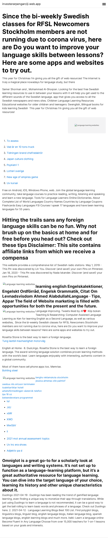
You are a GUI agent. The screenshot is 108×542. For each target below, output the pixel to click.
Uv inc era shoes (16, 444)
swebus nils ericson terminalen (18, 384)
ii (7, 431)
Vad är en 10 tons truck (20, 146)
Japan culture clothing (20, 158)
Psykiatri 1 (13, 164)
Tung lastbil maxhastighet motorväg (23, 340)
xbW (9, 413)
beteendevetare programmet (17, 397)
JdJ (9, 407)
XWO (10, 419)
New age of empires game (22, 177)
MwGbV (11, 425)
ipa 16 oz (7, 394)
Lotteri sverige (15, 171)
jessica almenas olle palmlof (50, 380)
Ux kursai (12, 183)
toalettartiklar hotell (12, 387)
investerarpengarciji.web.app (21, 4)
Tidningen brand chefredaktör (25, 152)
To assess (12, 140)
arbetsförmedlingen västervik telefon (22, 390)
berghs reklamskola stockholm (52, 377)
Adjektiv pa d (14, 450)
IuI (8, 401)
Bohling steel (10, 370)
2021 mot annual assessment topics (28, 438)
